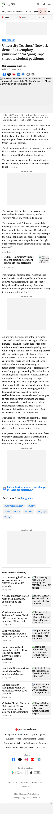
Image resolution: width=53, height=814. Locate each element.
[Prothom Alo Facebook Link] (14, 759)
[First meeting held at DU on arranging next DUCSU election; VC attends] (41, 583)
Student (28, 511)
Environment (9, 743)
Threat (8, 517)
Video (15, 747)
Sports (28, 11)
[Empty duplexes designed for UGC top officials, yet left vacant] (41, 635)
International (18, 11)
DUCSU (31, 506)
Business (10, 739)
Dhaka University (12, 511)
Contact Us (25, 787)
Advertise (24, 783)
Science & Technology (27, 743)
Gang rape (42, 511)
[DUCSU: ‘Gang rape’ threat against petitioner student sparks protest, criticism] (44, 259)
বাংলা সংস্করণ (41, 747)
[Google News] (39, 759)
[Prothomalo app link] (17, 773)
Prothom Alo (12, 783)
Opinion (36, 11)
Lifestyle (42, 739)
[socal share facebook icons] (4, 76)
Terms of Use (37, 783)
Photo (8, 747)
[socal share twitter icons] (9, 76)
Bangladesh (7, 11)
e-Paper (23, 747)
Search (32, 747)
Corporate (43, 743)
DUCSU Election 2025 (14, 506)
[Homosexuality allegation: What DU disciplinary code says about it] (41, 690)
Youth (18, 739)
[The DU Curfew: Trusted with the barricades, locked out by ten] (41, 601)
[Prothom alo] (9, 4)
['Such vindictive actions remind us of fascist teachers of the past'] (41, 673)
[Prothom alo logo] (26, 730)
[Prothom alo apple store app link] (35, 773)
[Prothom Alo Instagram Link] (27, 759)
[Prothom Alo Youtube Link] (33, 759)
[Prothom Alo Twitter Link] (21, 759)
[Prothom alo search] (38, 4)
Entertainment (29, 739)
